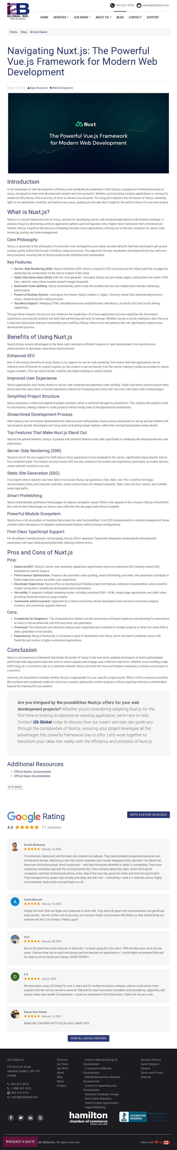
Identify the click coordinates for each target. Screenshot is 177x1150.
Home (44, 17)
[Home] (18, 11)
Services (61, 18)
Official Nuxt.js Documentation (32, 771)
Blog (120, 17)
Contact (135, 17)
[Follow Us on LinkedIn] (30, 1117)
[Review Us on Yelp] (40, 1117)
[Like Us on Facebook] (11, 1117)
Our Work (83, 18)
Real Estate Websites (97, 1098)
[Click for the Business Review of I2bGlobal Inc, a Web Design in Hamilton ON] (144, 1116)
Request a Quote (21, 1141)
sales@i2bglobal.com (155, 5)
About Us (104, 18)
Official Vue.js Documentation (32, 776)
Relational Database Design (101, 1094)
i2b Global (42, 722)
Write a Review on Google (148, 814)
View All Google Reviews (88, 1038)
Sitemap (145, 1077)
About (60, 1072)
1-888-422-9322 (21, 1088)
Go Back (15, 787)
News (60, 1081)
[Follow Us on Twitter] (21, 1117)
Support (153, 17)
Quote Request (149, 1064)
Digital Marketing (95, 1107)
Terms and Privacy (151, 1072)
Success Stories (150, 1059)
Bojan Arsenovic (38, 88)
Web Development (62, 88)
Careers (145, 1068)
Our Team (62, 1064)
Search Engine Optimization (101, 1103)
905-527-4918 (124, 5)
